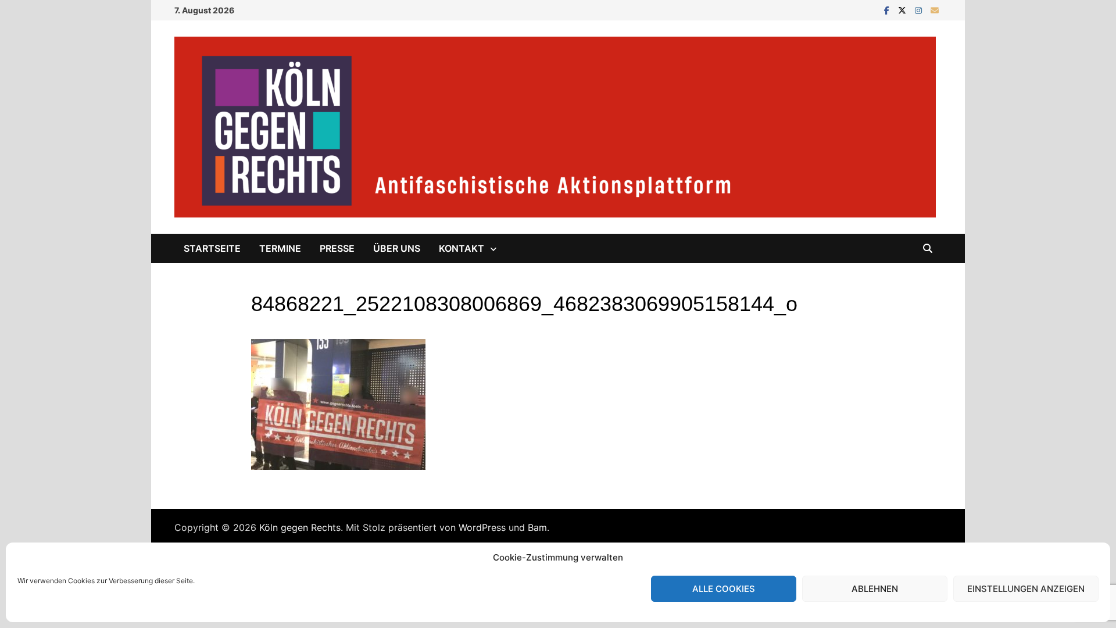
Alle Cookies (723, 588)
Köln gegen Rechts (300, 527)
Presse (337, 248)
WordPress (482, 527)
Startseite (212, 248)
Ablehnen (875, 588)
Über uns (396, 248)
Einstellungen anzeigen (1026, 588)
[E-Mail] (935, 9)
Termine (280, 248)
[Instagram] (920, 9)
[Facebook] (888, 9)
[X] (903, 9)
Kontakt (461, 248)
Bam (537, 527)
